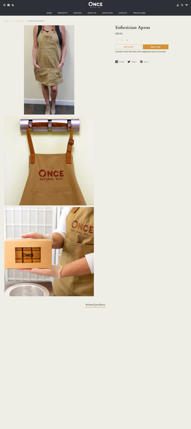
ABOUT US (92, 13)
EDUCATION (107, 13)
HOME (49, 13)
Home (6, 21)
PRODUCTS (62, 13)
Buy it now (155, 47)
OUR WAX (77, 13)
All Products (18, 21)
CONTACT (122, 13)
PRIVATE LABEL (139, 13)
